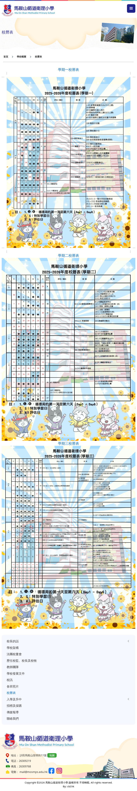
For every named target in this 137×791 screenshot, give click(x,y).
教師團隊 (13, 667)
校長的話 (13, 641)
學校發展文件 (16, 673)
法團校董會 (14, 654)
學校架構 (13, 647)
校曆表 (11, 693)
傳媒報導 (13, 712)
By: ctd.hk (68, 786)
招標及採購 (14, 705)
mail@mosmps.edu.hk (34, 772)
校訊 (10, 680)
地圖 (52, 755)
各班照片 (13, 686)
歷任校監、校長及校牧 (22, 660)
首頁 (6, 56)
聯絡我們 (13, 718)
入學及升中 (14, 699)
